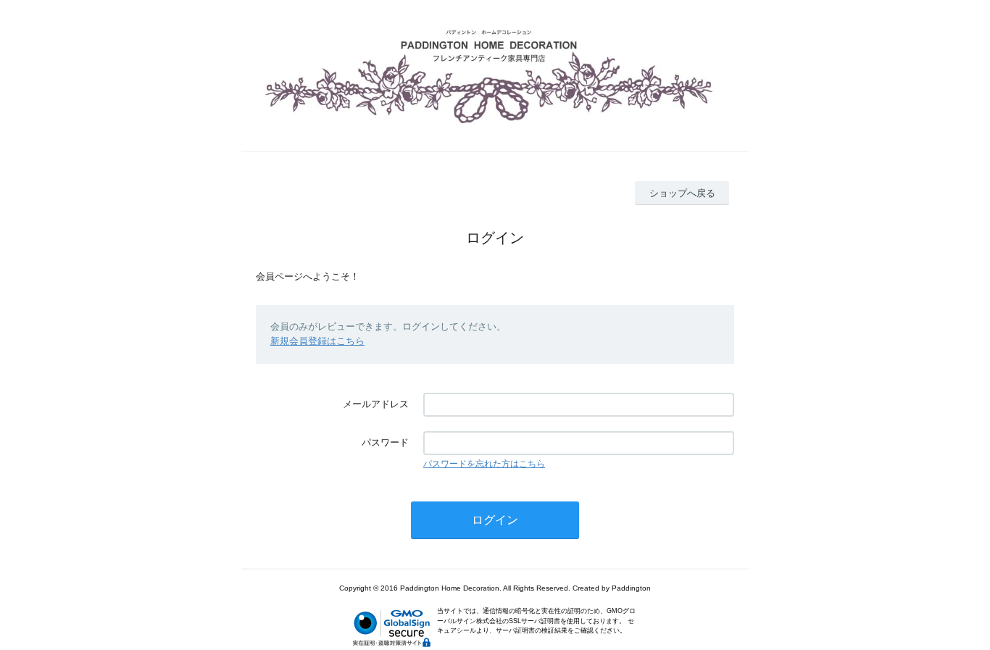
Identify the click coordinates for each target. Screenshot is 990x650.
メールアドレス (376, 404)
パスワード (385, 442)
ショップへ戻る (682, 193)
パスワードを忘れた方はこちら (484, 464)
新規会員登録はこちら (317, 341)
